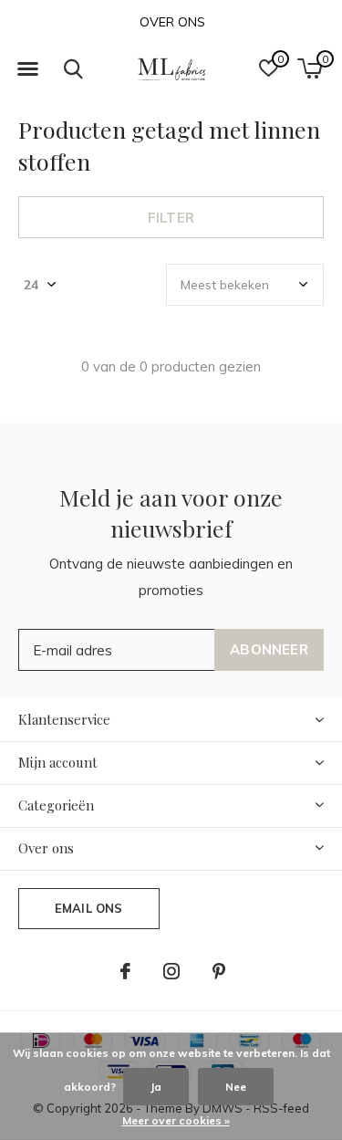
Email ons (89, 908)
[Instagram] (171, 971)
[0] (309, 68)
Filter (171, 217)
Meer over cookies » (176, 1120)
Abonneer (269, 649)
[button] (27, 69)
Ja (155, 1086)
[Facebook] (125, 971)
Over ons (172, 22)
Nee (235, 1086)
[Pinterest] (218, 971)
